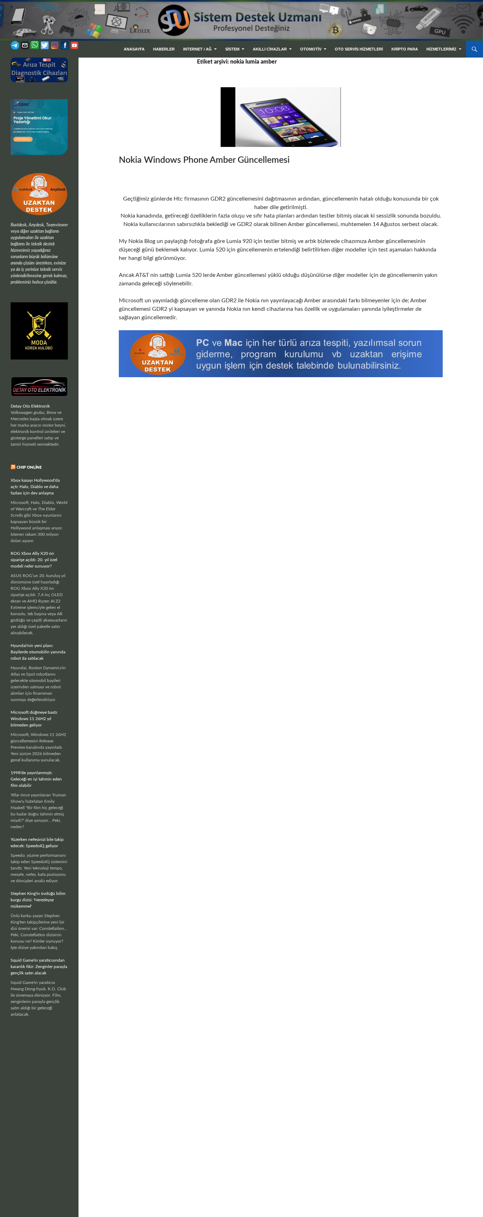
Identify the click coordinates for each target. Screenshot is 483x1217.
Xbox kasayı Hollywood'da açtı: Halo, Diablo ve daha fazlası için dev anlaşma (35, 486)
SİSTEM (232, 49)
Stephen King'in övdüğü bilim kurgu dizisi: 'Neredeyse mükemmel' (38, 899)
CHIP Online (29, 467)
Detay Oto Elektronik (30, 406)
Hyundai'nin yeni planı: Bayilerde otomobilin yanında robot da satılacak (38, 651)
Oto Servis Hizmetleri (359, 49)
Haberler (164, 49)
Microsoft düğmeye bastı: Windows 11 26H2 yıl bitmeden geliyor (34, 718)
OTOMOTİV (310, 49)
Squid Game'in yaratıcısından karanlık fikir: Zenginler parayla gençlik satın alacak (39, 966)
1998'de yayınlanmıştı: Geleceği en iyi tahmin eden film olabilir (36, 779)
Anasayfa (134, 49)
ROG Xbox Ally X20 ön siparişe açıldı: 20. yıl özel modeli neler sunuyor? (34, 559)
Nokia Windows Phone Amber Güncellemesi (204, 160)
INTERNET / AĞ (197, 49)
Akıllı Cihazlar (270, 49)
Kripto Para (404, 49)
